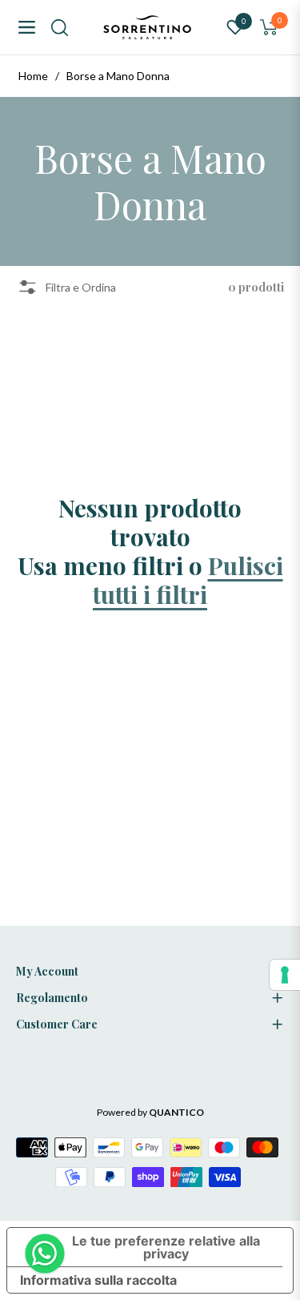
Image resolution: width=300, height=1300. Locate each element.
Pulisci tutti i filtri (188, 579)
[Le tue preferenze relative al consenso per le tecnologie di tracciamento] (285, 975)
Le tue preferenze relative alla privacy (166, 1247)
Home (33, 76)
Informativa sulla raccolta (98, 1280)
